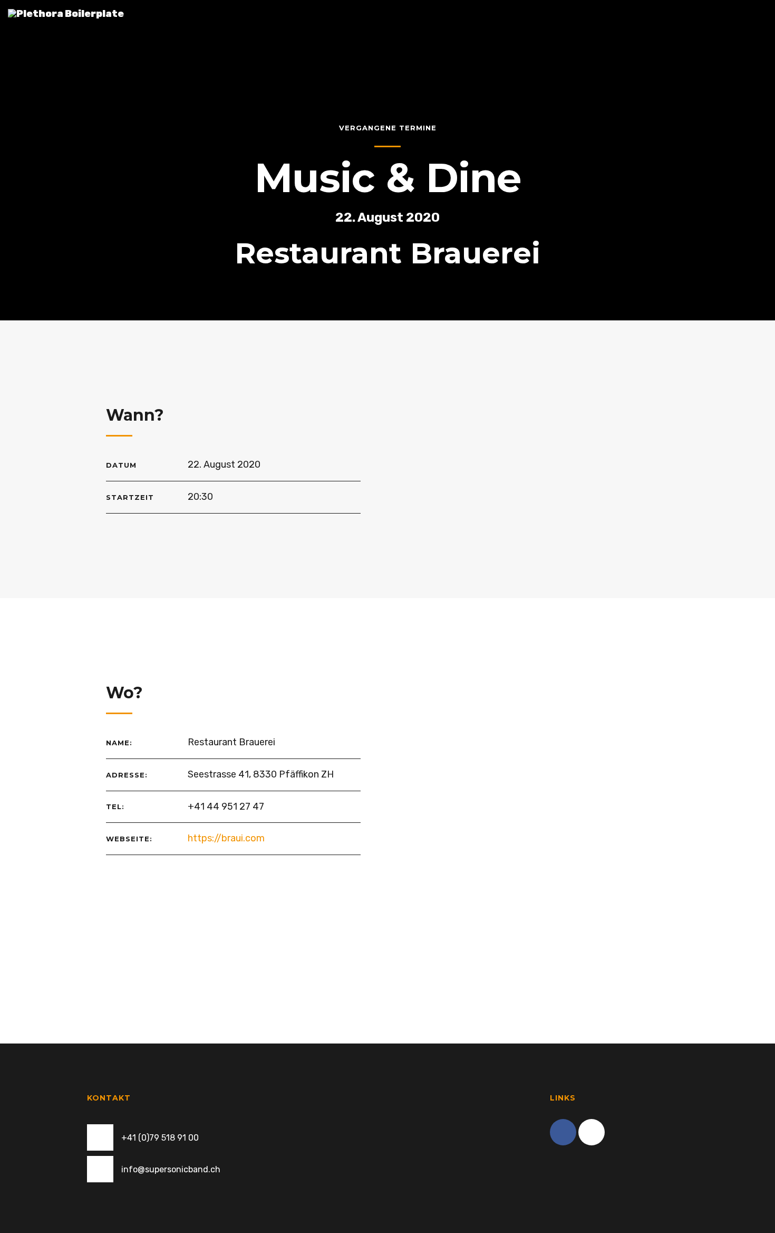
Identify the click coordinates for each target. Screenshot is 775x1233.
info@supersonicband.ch (170, 1169)
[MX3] (591, 1132)
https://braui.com (226, 838)
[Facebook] (563, 1132)
